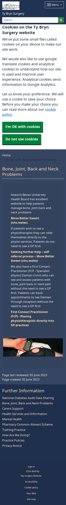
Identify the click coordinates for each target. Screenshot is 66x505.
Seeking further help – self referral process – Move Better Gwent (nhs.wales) (32, 256)
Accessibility (31, 482)
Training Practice (13, 429)
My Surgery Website (31, 476)
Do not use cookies (22, 139)
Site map (31, 499)
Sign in (31, 467)
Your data (31, 493)
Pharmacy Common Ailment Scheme (27, 424)
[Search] (61, 20)
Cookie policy (31, 488)
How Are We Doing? (16, 435)
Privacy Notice (12, 445)
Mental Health (12, 419)
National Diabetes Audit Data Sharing (28, 397)
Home (6, 155)
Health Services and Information (24, 413)
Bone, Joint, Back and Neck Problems (27, 403)
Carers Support (12, 408)
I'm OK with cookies (23, 126)
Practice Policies (13, 440)
